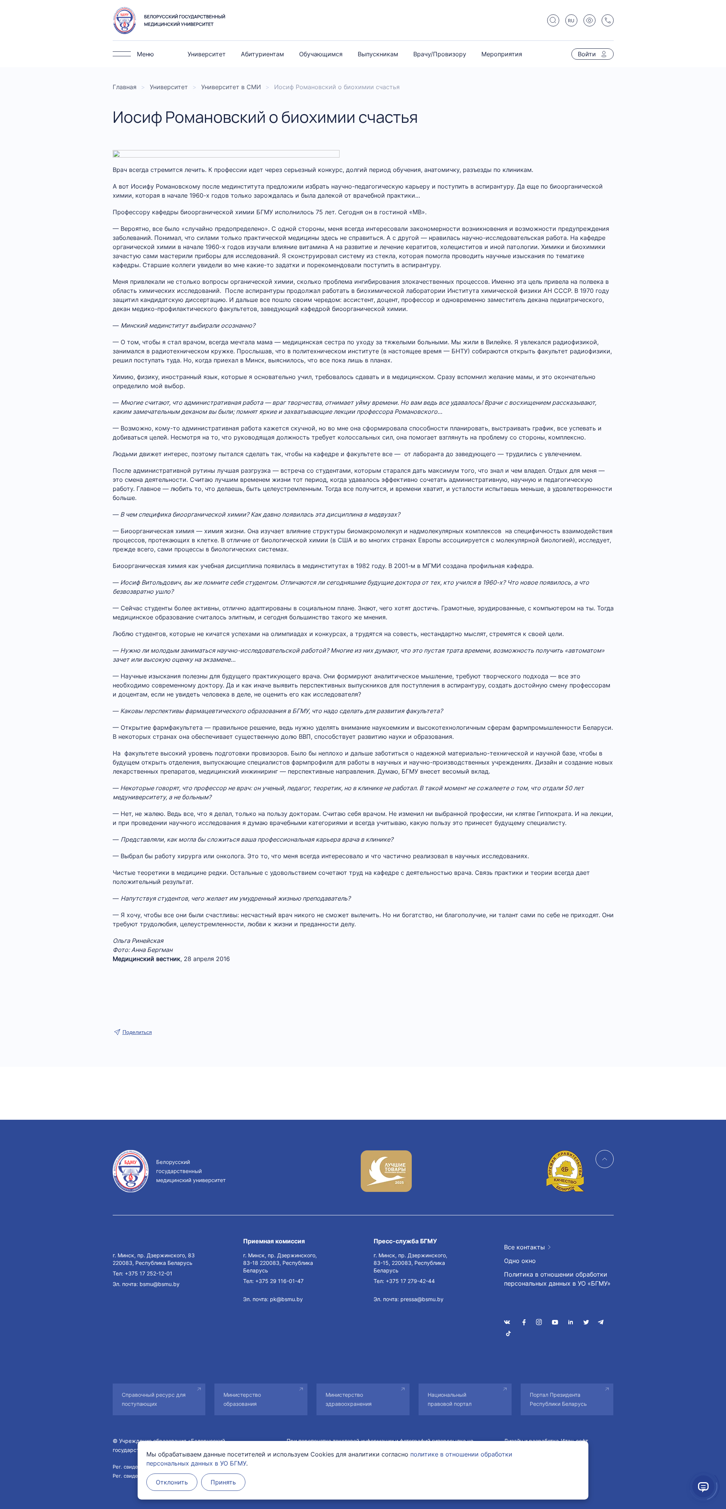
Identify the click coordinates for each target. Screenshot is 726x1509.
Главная (125, 87)
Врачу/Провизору (439, 54)
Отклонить (172, 1482)
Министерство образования (242, 1399)
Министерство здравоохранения (349, 1399)
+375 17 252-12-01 (148, 1273)
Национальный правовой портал (450, 1399)
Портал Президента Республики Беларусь (558, 1399)
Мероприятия (501, 54)
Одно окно (520, 1260)
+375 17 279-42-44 (410, 1281)
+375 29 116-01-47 (279, 1281)
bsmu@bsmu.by (160, 1284)
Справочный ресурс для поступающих (154, 1399)
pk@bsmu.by (286, 1299)
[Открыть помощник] (703, 1486)
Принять (223, 1482)
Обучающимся (321, 54)
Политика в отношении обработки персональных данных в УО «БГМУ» (557, 1279)
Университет (207, 54)
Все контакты (524, 1247)
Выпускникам (378, 54)
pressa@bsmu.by (422, 1299)
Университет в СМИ (231, 87)
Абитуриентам (262, 54)
